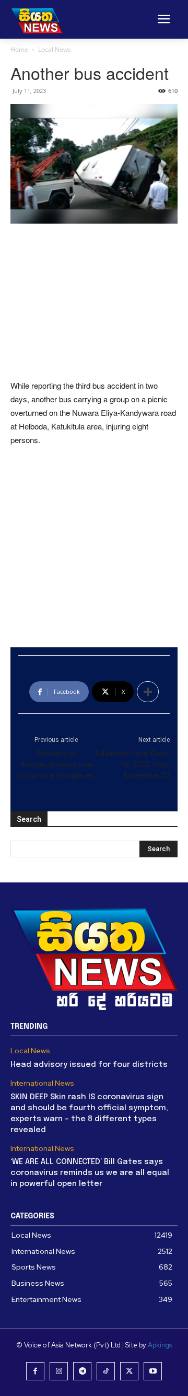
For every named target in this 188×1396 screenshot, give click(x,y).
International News (42, 1083)
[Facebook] (35, 1371)
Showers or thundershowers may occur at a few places (56, 764)
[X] (129, 1371)
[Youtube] (153, 1371)
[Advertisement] (94, 302)
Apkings (160, 1345)
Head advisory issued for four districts (89, 1065)
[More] (148, 691)
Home (19, 49)
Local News (54, 49)
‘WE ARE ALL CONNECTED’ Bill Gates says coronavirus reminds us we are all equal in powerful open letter (89, 1173)
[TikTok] (106, 1371)
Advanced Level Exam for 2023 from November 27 (132, 764)
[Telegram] (82, 1371)
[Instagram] (59, 1371)
